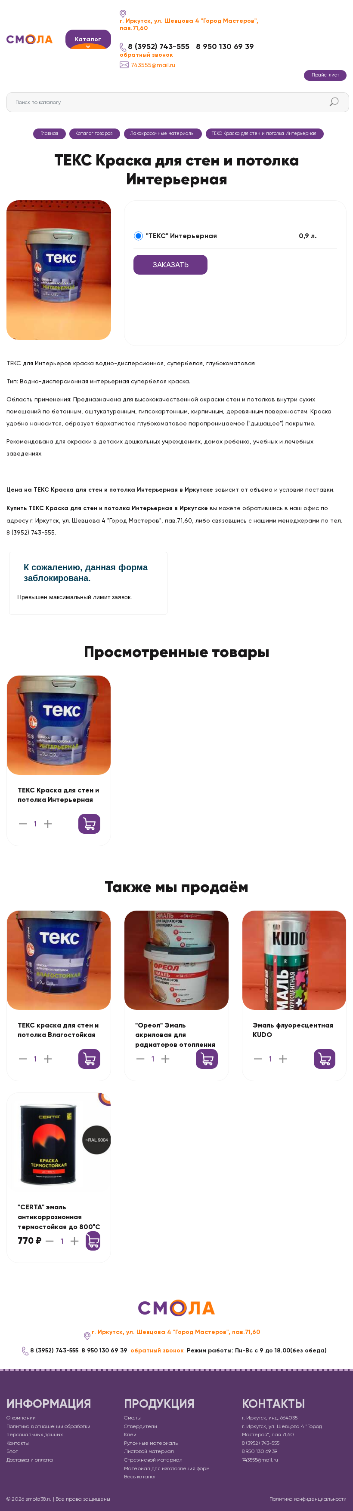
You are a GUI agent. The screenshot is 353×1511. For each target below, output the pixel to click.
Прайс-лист (325, 75)
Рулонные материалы (151, 1443)
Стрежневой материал (153, 1460)
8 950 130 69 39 (225, 46)
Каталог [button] (88, 39)
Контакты (17, 1443)
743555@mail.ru (153, 64)
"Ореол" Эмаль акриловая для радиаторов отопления (175, 1035)
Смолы (132, 1418)
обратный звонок (146, 55)
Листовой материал (149, 1451)
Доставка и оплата (29, 1460)
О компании (21, 1418)
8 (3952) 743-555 (158, 46)
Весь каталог (140, 1477)
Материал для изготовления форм (167, 1468)
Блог (12, 1451)
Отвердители (140, 1426)
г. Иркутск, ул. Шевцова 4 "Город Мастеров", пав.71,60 (189, 25)
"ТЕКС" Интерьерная (181, 236)
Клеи (130, 1434)
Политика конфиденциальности (308, 1499)
